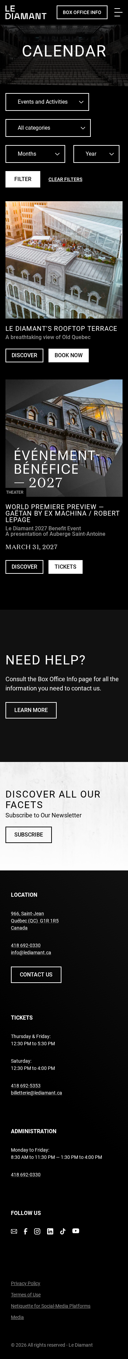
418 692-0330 (26, 945)
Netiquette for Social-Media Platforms (50, 1306)
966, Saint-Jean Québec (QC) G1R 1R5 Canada (35, 921)
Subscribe (28, 834)
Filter (22, 179)
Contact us (36, 974)
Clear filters (65, 179)
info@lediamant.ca (31, 952)
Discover (24, 355)
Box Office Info (82, 12)
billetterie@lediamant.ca (36, 1093)
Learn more (31, 710)
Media (17, 1317)
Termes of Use (26, 1294)
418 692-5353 (26, 1085)
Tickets (65, 567)
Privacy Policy (25, 1283)
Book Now (72, 357)
